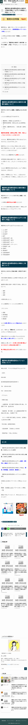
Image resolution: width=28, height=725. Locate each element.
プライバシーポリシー (11, 720)
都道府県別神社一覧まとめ (7, 14)
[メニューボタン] (26, 1)
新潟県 (14, 14)
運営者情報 (4, 720)
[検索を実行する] (25, 668)
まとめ (6, 91)
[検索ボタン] (1, 1)
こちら (8, 664)
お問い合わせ (18, 720)
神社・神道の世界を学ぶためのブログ (14, 1)
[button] (2, 529)
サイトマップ (23, 720)
